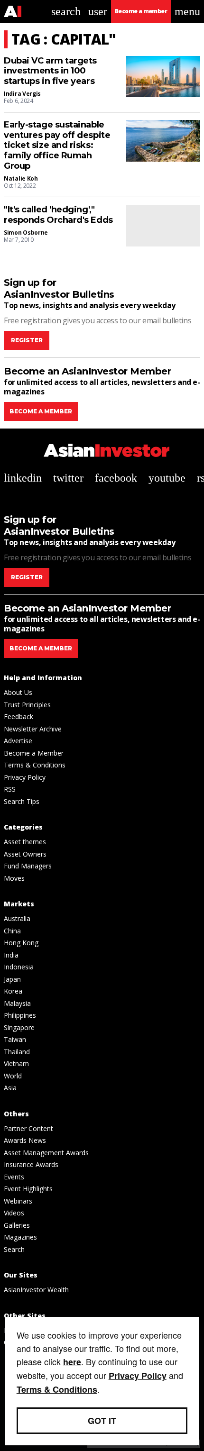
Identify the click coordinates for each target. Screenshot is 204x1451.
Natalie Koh (21, 178)
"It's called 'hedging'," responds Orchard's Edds (58, 215)
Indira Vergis (22, 94)
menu (187, 11)
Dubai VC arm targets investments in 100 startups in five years (50, 71)
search (66, 11)
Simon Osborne (26, 232)
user (97, 11)
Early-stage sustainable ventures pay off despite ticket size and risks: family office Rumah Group (57, 145)
